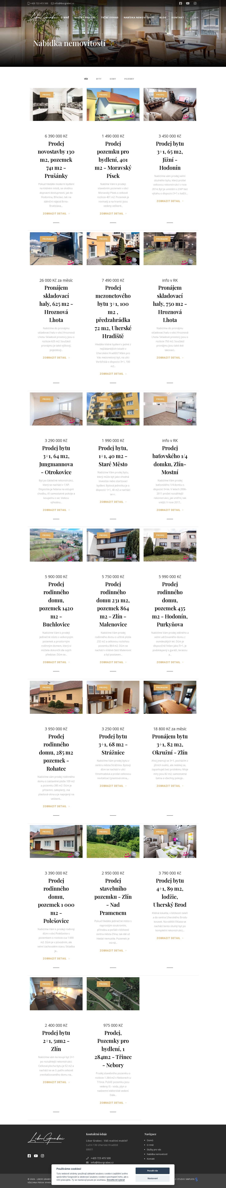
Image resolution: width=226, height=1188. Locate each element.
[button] (113, 648)
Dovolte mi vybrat (116, 1180)
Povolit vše (152, 1170)
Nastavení (153, 1178)
